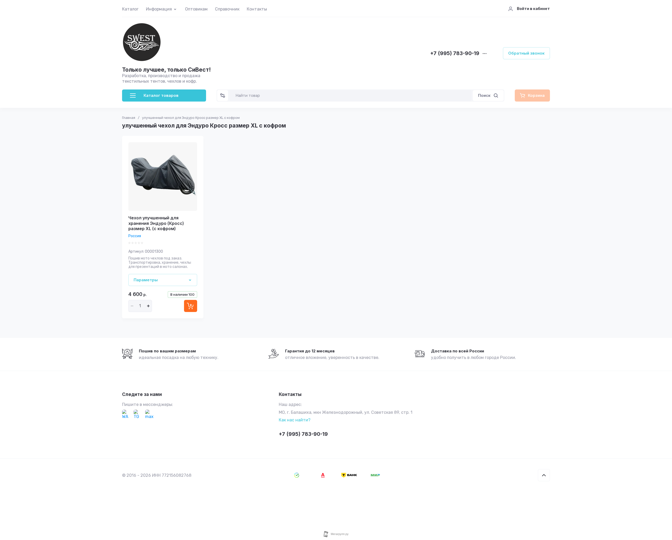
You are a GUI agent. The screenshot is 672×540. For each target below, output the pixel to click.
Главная (128, 118)
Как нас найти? (295, 419)
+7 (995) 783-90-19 (454, 53)
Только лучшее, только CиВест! (166, 69)
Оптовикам (196, 9)
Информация (159, 9)
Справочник (227, 9)
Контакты (257, 9)
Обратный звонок (526, 53)
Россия (134, 236)
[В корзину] (190, 306)
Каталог (130, 9)
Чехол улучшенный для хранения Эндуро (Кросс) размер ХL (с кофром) (156, 223)
